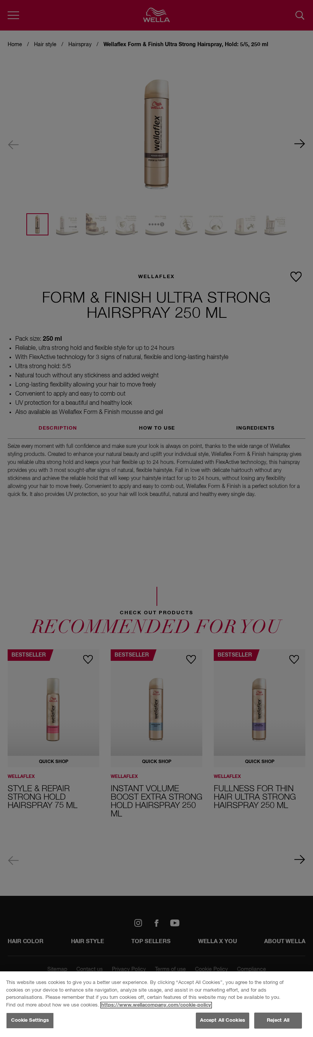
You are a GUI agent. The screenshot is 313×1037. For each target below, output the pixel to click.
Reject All (278, 1020)
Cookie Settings (30, 1020)
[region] (156, 1004)
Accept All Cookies (222, 1020)
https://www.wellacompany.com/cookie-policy (156, 1005)
